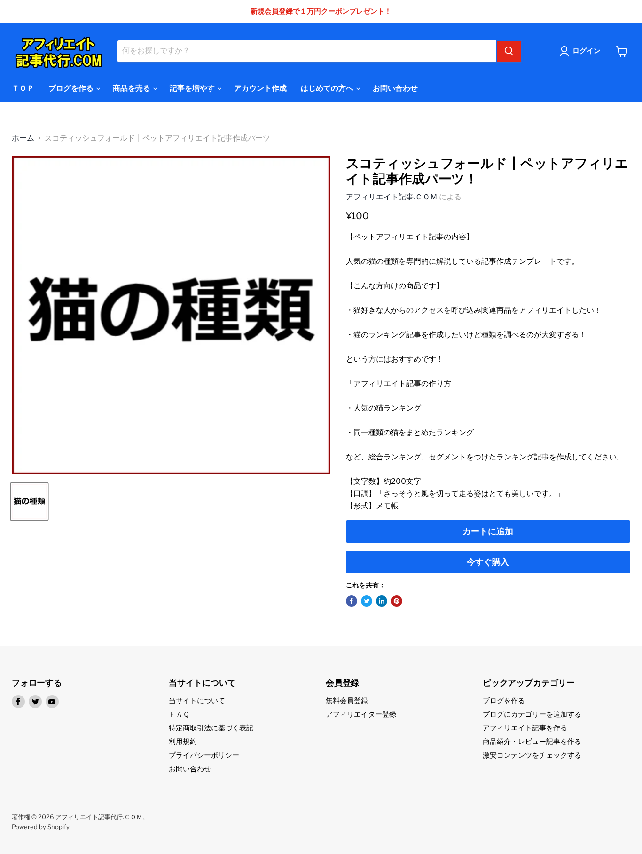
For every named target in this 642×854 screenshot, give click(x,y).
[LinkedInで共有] (381, 601)
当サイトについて (197, 700)
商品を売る (132, 88)
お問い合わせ (395, 88)
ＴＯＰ (23, 88)
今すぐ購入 (488, 562)
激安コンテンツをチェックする (532, 755)
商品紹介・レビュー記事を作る (532, 741)
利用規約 (183, 741)
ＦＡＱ (179, 714)
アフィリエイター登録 (361, 714)
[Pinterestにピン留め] (396, 601)
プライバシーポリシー (204, 755)
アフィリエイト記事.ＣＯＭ (392, 196)
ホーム (23, 138)
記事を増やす (193, 88)
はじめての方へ (328, 88)
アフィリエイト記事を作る (525, 728)
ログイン (586, 51)
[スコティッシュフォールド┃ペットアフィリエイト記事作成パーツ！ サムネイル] (29, 501)
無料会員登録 (347, 700)
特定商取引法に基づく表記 (211, 728)
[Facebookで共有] (351, 601)
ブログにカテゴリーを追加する (532, 714)
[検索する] (509, 51)
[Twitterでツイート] (366, 601)
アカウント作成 (260, 88)
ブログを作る (71, 88)
